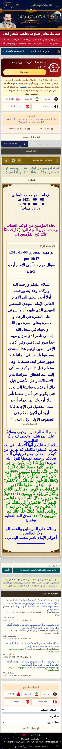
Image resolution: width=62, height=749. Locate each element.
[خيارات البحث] (17, 5)
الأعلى (7, 570)
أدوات (6, 160)
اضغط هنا (24, 72)
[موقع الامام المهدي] (41, 5)
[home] (57, 51)
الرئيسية (35, 728)
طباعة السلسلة (10, 144)
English (31, 180)
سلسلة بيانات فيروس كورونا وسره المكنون (28, 64)
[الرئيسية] (57, 5)
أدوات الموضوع (31, 151)
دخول (7, 5)
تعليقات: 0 (45, 129)
